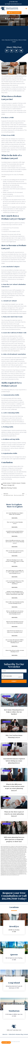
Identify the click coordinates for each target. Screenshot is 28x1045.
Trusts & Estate (12, 8)
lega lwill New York (9, 846)
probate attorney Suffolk (4, 853)
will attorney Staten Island (17, 861)
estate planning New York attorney (19, 868)
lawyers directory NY (7, 859)
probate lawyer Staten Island (5, 856)
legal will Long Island (3, 846)
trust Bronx (8, 860)
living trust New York (15, 847)
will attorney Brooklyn (13, 860)
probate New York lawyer (9, 857)
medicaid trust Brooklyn (10, 848)
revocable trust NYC (20, 859)
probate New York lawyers (4, 867)
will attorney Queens (11, 861)
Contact (25, 1034)
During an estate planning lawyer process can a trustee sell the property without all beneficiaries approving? (14, 593)
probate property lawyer (11, 858)
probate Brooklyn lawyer (4, 854)
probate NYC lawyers (22, 857)
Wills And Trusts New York (14, 1030)
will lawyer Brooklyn (24, 861)
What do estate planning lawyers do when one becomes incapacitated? (14, 622)
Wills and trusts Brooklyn (13, 863)
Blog (22, 1034)
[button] (26, 8)
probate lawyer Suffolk (12, 856)
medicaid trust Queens (11, 849)
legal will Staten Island (24, 846)
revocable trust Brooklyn (18, 858)
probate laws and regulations (11, 350)
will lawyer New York (10, 862)
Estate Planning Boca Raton (6, 865)
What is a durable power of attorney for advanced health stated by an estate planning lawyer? (14, 612)
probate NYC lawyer (16, 857)
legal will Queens (18, 846)
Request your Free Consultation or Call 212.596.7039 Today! (14, 896)
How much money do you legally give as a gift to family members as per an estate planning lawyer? (15, 572)
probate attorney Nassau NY (15, 851)
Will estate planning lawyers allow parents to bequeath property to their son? (15, 561)
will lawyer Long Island (4, 862)
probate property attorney (4, 858)
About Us (5, 1034)
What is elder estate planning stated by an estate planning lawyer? (15, 602)
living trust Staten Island (4, 848)
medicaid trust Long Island (17, 848)
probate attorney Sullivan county (12, 853)
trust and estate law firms (11, 867)
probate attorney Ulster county (21, 853)
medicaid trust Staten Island (18, 849)
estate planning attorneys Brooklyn (20, 867)
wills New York (11, 866)
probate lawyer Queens (8, 855)
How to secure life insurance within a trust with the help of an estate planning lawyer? (15, 641)
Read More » (15, 518)
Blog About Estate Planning (11, 40)
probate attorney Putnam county (7, 852)
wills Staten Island (15, 866)
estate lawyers (5, 83)
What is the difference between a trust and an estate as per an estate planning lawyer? (14, 542)
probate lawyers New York (15, 855)
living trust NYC (20, 847)
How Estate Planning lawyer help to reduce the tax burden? (14, 513)
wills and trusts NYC (8, 864)
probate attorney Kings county (7, 851)
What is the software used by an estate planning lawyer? (15, 651)
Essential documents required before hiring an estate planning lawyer (14, 532)
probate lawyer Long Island (19, 854)
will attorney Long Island (19, 860)
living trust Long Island (9, 847)
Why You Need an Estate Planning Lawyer (15, 522)
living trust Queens (24, 847)
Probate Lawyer (15, 483)
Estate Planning (7, 488)
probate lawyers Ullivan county (19, 856)
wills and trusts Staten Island (21, 864)
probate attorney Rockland (22, 852)
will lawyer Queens (20, 862)
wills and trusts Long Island (20, 863)
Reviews (18, 1034)
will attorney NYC (6, 861)
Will (13, 485)
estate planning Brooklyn (11, 868)
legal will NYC (14, 846)
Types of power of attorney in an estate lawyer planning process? (15, 631)
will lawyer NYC (15, 862)
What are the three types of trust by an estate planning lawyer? (15, 551)
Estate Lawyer (7, 483)
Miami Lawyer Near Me (13, 865)
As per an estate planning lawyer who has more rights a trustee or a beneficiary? (15, 582)
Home (3, 40)
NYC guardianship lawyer (15, 850)
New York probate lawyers (8, 850)
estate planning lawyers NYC (22, 866)
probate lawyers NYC (22, 855)
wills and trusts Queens (14, 864)
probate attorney (6, 421)
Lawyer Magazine (19, 865)
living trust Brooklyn (3, 847)
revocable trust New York (13, 859)
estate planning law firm (12, 9)
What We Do (12, 1034)
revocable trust (5, 860)
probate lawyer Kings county (12, 854)
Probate (14, 488)
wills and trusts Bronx (7, 863)
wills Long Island (7, 866)
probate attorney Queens (15, 852)
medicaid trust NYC (4, 849)
